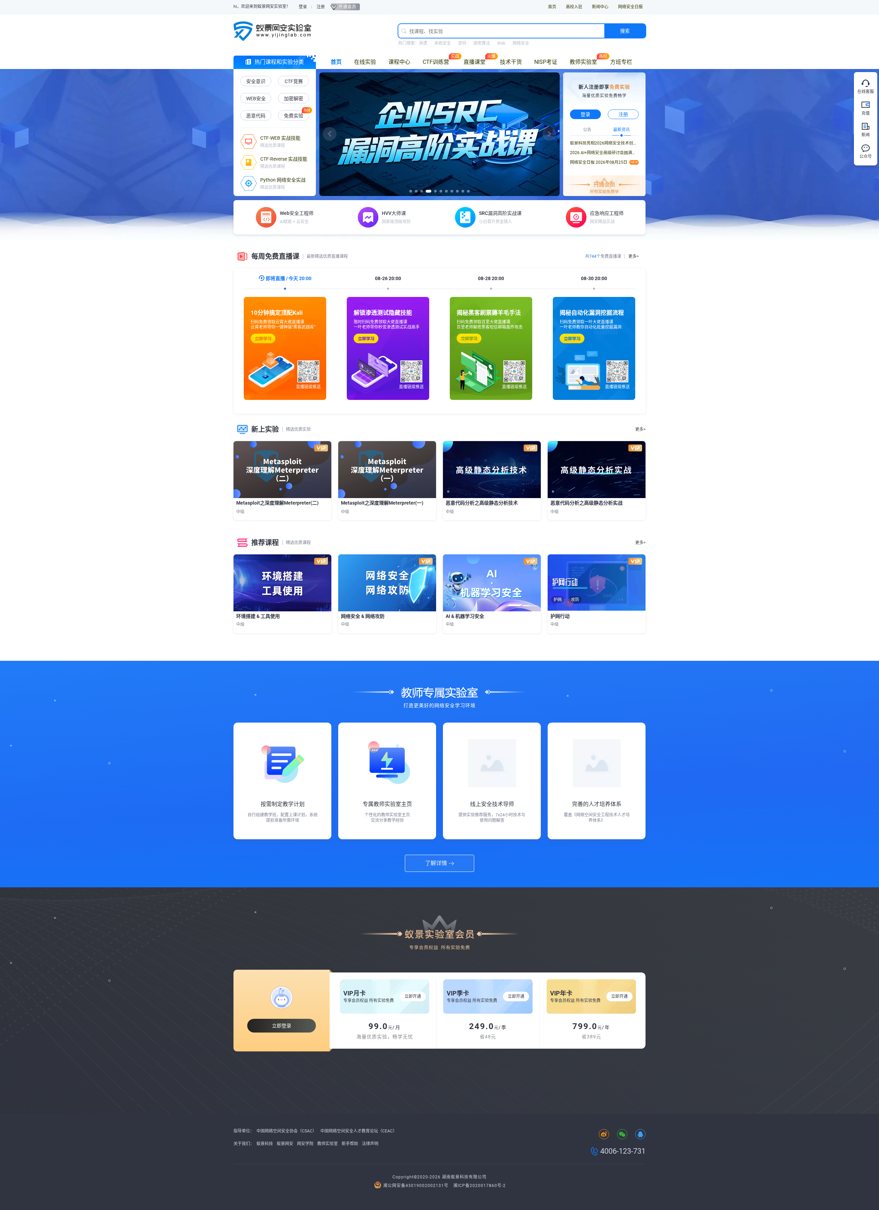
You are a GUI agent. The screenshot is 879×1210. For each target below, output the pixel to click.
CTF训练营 (436, 62)
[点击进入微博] (604, 1134)
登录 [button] (585, 114)
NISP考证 (545, 62)
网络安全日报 (630, 6)
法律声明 (370, 1143)
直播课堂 (475, 62)
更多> (633, 256)
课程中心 (399, 62)
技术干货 (511, 62)
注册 (321, 6)
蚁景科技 (264, 1143)
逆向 (462, 43)
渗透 (423, 43)
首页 (552, 6)
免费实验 (293, 115)
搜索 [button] (625, 31)
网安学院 (305, 1143)
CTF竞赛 (294, 81)
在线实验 (365, 62)
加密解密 (293, 98)
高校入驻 (574, 6)
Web (501, 43)
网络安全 (521, 43)
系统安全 (442, 43)
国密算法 (481, 43)
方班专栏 (621, 62)
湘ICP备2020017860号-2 (479, 1185)
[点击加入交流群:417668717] (640, 1134)
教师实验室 (583, 62)
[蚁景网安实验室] (274, 30)
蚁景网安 (285, 1143)
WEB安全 (256, 98)
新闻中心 (600, 6)
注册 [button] (623, 114)
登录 (303, 6)
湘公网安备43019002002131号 (416, 1185)
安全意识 (255, 81)
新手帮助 (350, 1143)
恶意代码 (255, 115)
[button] (329, 134)
